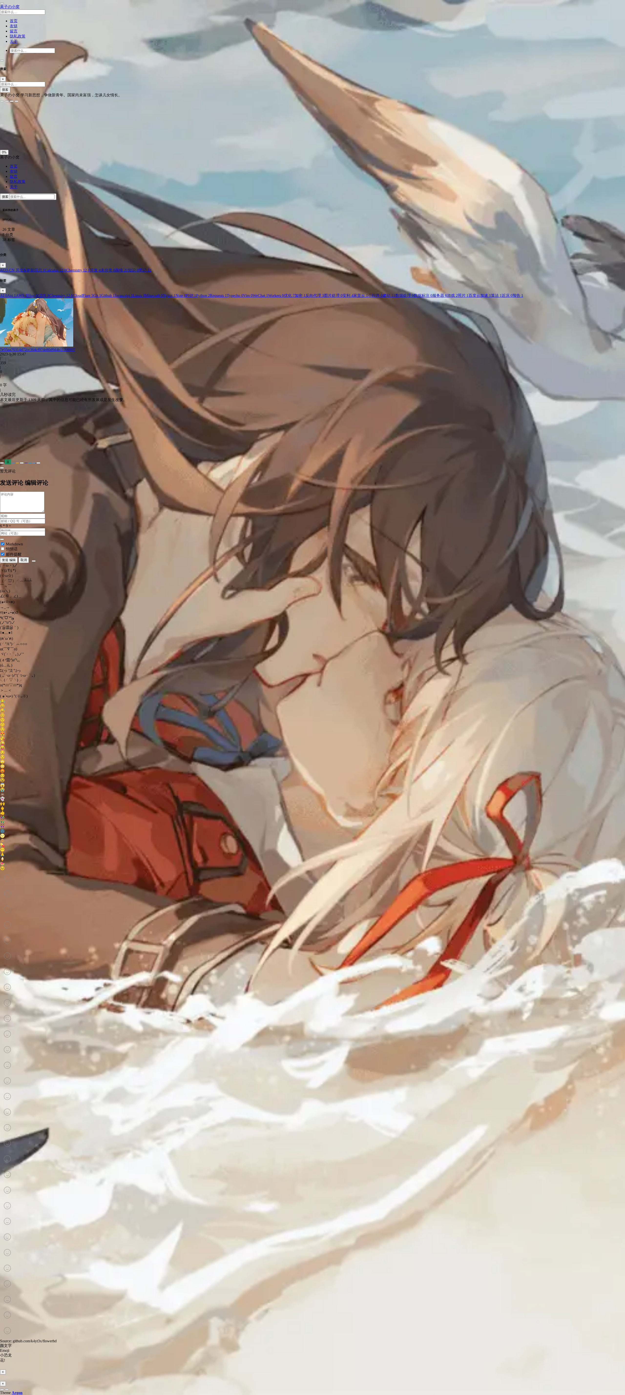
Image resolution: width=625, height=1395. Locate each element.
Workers (276, 295)
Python (203, 295)
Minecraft (154, 295)
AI (3, 295)
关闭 (5, 136)
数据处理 (404, 295)
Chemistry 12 (78, 270)
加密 (300, 295)
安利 (348, 295)
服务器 (439, 295)
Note (181, 295)
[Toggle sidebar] (2, 3)
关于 (14, 187)
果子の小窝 (10, 7)
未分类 (108, 270)
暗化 (27, 136)
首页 (14, 166)
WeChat (260, 295)
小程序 (375, 295)
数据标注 (423, 295)
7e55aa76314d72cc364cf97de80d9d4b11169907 (37, 350)
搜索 (5, 89)
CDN (43, 295)
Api (11, 295)
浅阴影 (6, 125)
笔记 (145, 270)
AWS (21, 295)
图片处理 (333, 295)
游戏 (452, 295)
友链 (14, 171)
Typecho (235, 295)
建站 (389, 295)
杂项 (121, 270)
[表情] (34, 561)
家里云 (360, 295)
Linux (139, 295)
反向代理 (314, 295)
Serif (24, 115)
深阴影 (20, 125)
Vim (248, 295)
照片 (463, 295)
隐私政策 (17, 182)
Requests (218, 295)
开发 (95, 270)
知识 (133, 270)
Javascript (124, 295)
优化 (289, 295)
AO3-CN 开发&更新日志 (22, 270)
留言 (14, 176)
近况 (507, 295)
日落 (16, 136)
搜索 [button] (5, 197)
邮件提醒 (13, 554)
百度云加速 (480, 295)
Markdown (14, 544)
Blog (32, 295)
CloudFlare (83, 295)
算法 (496, 295)
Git (97, 295)
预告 (517, 295)
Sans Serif (9, 115)
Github (108, 295)
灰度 (39, 136)
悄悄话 (12, 549)
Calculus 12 (55, 270)
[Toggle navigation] (2, 60)
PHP (191, 295)
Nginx (169, 295)
